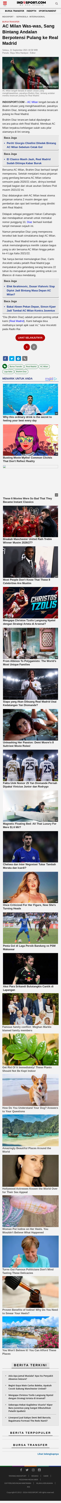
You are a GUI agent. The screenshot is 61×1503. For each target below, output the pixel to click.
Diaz (29, 222)
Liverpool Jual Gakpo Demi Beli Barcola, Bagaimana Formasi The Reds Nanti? (29, 1419)
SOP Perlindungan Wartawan (17, 1483)
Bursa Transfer (14, 10)
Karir (45, 1476)
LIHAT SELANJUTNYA (30, 337)
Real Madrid (17, 321)
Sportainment (47, 10)
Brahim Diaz (21, 371)
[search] (56, 4)
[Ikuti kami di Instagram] (33, 1470)
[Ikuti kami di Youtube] (39, 1470)
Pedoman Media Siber (28, 1479)
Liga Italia (8, 371)
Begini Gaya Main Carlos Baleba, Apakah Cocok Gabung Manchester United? (30, 1387)
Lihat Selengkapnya (48, 1453)
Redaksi (34, 1476)
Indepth (31, 10)
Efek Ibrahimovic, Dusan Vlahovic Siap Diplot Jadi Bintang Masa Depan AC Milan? (31, 290)
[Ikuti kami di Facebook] (20, 1470)
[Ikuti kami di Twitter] (27, 1470)
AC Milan (32, 102)
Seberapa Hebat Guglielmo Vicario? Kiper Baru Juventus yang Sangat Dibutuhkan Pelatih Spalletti (30, 1408)
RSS (28, 1487)
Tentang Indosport (17, 1476)
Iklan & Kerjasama (44, 1483)
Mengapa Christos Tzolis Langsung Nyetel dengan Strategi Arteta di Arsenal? (30, 1397)
